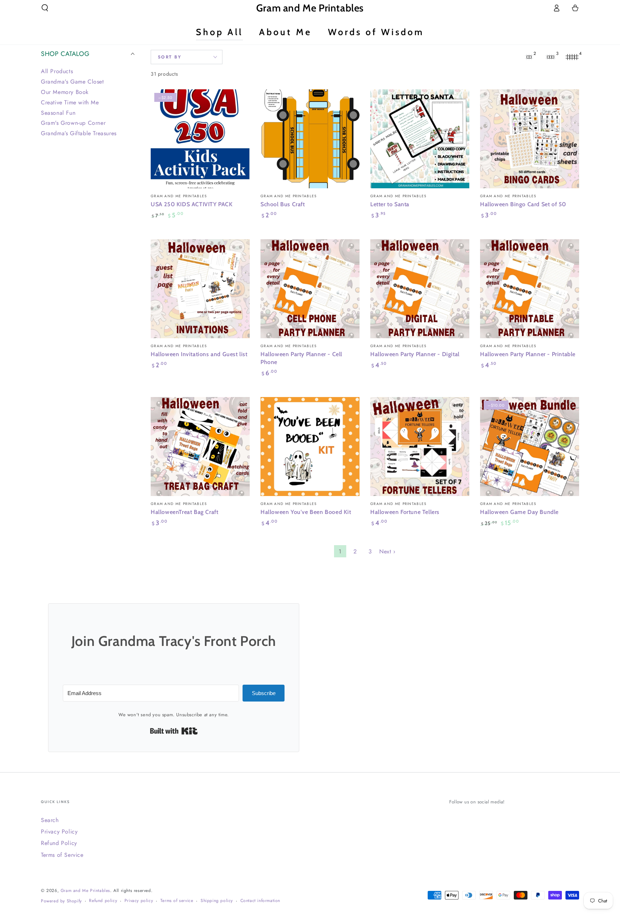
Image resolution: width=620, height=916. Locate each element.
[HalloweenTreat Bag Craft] (200, 446)
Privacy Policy (59, 831)
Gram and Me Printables (85, 890)
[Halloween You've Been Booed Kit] (310, 446)
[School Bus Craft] (310, 138)
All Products (57, 71)
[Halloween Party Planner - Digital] (419, 288)
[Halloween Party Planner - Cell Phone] (310, 288)
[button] (45, 8)
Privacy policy (139, 901)
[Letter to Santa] (419, 138)
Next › (387, 551)
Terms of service (176, 901)
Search (50, 820)
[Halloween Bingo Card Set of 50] (529, 138)
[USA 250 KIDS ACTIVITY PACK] (200, 138)
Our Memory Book (65, 92)
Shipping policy (217, 901)
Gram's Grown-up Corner (73, 123)
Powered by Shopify (61, 901)
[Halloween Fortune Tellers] (419, 446)
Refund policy (103, 901)
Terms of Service (62, 855)
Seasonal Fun (58, 112)
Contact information (260, 901)
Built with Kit (174, 730)
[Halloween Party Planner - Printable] (529, 288)
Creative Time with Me (70, 102)
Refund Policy (59, 843)
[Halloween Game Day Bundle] (529, 446)
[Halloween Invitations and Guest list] (200, 288)
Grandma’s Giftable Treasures (79, 133)
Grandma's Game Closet (72, 81)
